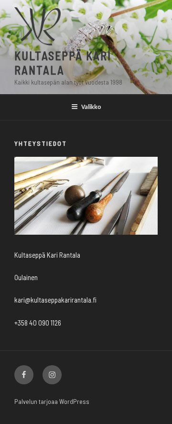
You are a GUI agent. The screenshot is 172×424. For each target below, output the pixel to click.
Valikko (91, 107)
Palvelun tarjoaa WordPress (51, 401)
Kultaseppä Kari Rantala (62, 63)
